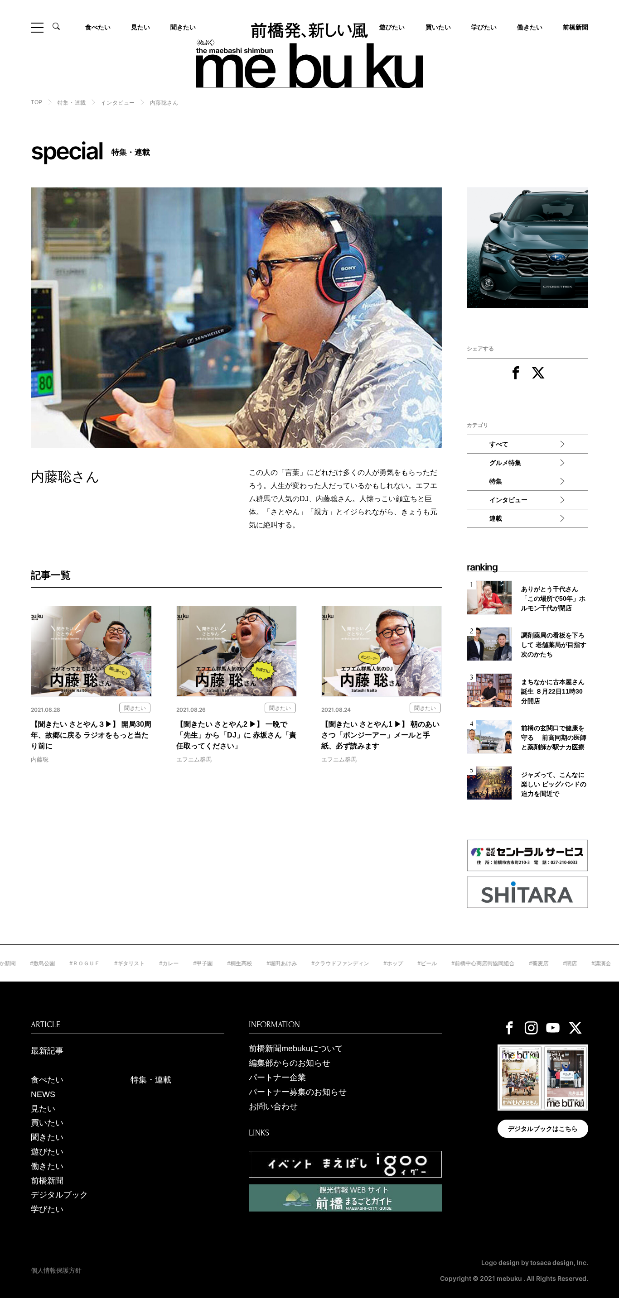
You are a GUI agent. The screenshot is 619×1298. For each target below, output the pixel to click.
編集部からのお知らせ (289, 1063)
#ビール (394, 963)
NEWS (43, 1094)
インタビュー (118, 103)
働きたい (529, 27)
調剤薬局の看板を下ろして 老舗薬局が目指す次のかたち (553, 645)
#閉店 (537, 963)
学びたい (484, 27)
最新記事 (47, 1050)
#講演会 (568, 963)
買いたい (438, 27)
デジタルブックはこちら (543, 1128)
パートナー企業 (277, 1077)
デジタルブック (59, 1194)
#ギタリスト (96, 963)
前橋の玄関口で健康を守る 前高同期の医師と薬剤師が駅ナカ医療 (553, 737)
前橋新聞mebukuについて (296, 1048)
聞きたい (183, 27)
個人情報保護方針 (56, 1270)
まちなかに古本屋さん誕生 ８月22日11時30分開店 (553, 691)
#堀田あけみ (248, 963)
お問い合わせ (273, 1106)
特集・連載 (72, 103)
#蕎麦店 (505, 963)
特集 (495, 481)
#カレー (135, 963)
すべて (498, 444)
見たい (140, 27)
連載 (495, 518)
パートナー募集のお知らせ (298, 1092)
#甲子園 (169, 963)
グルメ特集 (505, 462)
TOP (37, 102)
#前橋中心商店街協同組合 (449, 963)
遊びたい (47, 1151)
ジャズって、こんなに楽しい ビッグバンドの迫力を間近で (553, 784)
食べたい (98, 27)
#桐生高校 (206, 963)
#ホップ (360, 963)
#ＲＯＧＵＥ (51, 963)
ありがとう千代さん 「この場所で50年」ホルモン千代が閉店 (553, 598)
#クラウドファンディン (307, 963)
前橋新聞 (575, 27)
